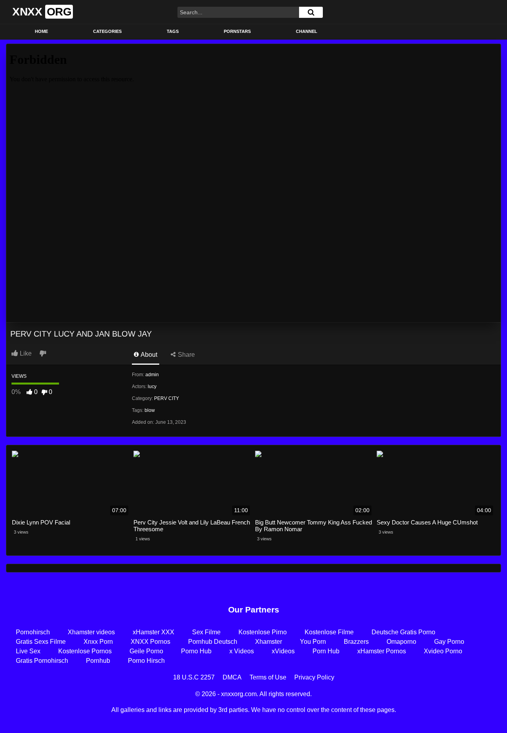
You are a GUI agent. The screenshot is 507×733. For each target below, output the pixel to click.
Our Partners (253, 609)
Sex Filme (206, 632)
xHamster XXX (153, 632)
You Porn (313, 641)
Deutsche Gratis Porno (403, 632)
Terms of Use (268, 677)
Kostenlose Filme (329, 632)
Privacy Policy (314, 677)
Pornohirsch (33, 632)
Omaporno (401, 641)
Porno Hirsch (146, 660)
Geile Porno (146, 651)
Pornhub (98, 660)
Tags (173, 31)
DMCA (232, 677)
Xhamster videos (91, 632)
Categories (107, 31)
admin (152, 374)
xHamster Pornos (381, 651)
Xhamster (268, 641)
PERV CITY (166, 398)
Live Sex (28, 651)
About (148, 354)
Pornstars (237, 31)
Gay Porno (449, 641)
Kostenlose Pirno (262, 632)
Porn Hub (326, 651)
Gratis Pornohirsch (42, 660)
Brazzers (356, 641)
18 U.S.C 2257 (194, 677)
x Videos (241, 651)
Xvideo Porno (443, 651)
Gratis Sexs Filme (41, 641)
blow (150, 410)
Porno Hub (196, 651)
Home (41, 31)
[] (311, 12)
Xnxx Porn (98, 641)
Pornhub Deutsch (212, 641)
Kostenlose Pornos (85, 651)
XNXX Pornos (150, 641)
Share (185, 354)
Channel (306, 31)
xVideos (283, 651)
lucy (152, 386)
